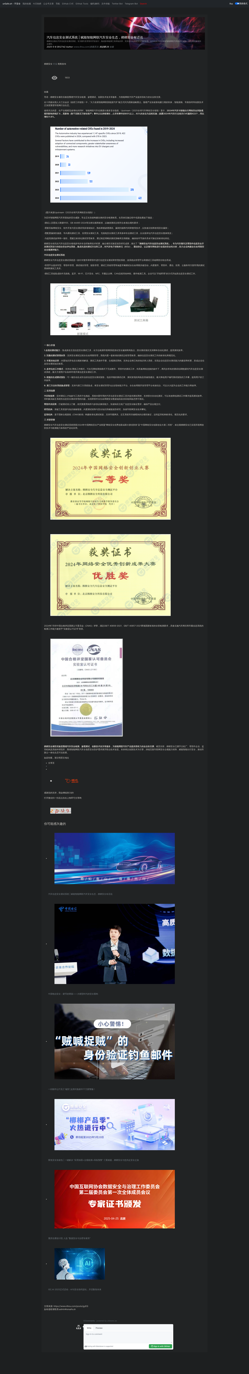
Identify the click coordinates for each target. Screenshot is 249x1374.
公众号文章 (48, 3)
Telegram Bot (131, 3)
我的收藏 (27, 3)
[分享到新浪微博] (126, 766)
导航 (58, 3)
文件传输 (105, 3)
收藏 (112, 46)
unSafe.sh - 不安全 (11, 3)
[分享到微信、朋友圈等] (126, 769)
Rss (231, 3)
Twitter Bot (117, 3)
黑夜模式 (243, 3)
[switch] (237, 3)
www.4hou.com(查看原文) (86, 46)
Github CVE (68, 3)
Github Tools (82, 3)
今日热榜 (37, 3)
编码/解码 (94, 3)
